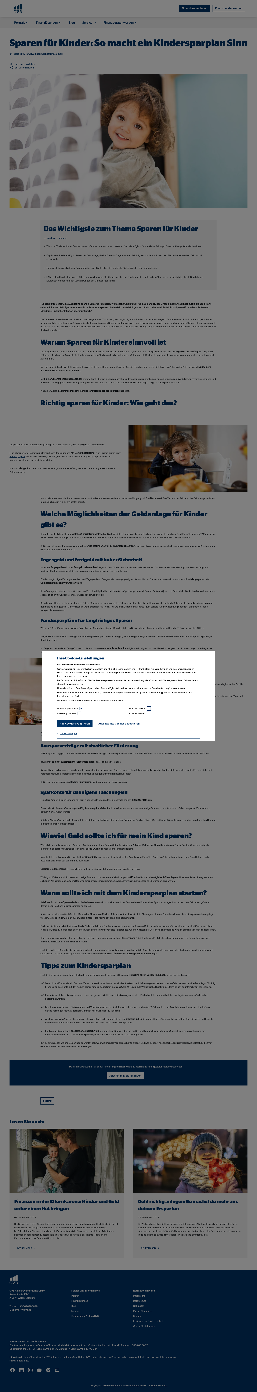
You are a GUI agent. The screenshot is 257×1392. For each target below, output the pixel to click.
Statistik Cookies (137, 708)
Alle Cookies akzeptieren (75, 723)
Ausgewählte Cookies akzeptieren (119, 723)
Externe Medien (137, 713)
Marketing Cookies (66, 713)
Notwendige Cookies (67, 708)
